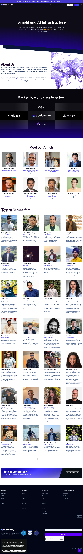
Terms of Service (25, 500)
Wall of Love (65, 495)
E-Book (43, 498)
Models (43, 508)
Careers (23, 495)
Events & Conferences (46, 500)
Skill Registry (44, 513)
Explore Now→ (59, 1)
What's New (24, 503)
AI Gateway (3, 493)
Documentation (45, 493)
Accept (22, 550)
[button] (17, 5)
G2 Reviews (65, 498)
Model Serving (4, 500)
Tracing (2, 503)
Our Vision (24, 498)
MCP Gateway (4, 495)
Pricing (51, 4)
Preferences (6, 550)
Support (43, 506)
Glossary (44, 511)
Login (81, 4)
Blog (43, 495)
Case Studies (65, 493)
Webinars (44, 503)
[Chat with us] (79, 550)
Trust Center (24, 506)
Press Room (65, 500)
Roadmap (24, 508)
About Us (23, 493)
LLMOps (2, 498)
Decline (14, 550)
